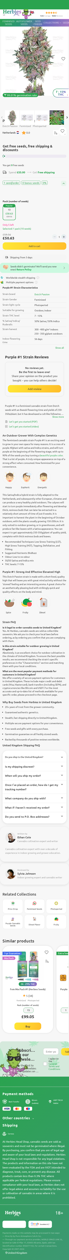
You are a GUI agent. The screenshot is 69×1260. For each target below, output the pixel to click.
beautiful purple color (51, 455)
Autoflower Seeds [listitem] (24, 23)
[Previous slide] (2, 117)
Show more (58, 416)
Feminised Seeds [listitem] (9, 23)
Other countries (17, 1118)
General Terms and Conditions (54, 1066)
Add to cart (34, 246)
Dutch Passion (42, 294)
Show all (59, 347)
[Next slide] (67, 117)
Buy (27, 1026)
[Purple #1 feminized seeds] (34, 63)
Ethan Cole (24, 837)
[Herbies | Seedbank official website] (19, 13)
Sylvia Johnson (26, 873)
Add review (34, 388)
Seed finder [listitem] (38, 23)
